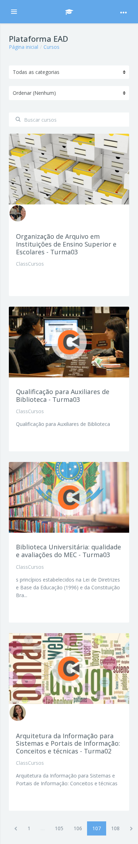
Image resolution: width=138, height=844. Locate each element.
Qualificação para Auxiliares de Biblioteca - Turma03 (62, 395)
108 (115, 828)
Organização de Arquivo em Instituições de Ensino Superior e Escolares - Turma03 (66, 244)
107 (99, 828)
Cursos (51, 47)
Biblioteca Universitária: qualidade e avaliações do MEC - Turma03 (68, 551)
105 (59, 828)
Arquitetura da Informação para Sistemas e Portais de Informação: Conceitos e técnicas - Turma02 (68, 743)
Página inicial (23, 47)
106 (78, 828)
